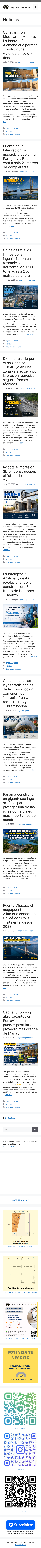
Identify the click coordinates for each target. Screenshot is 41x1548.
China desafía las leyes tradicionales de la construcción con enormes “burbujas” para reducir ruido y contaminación (18, 693)
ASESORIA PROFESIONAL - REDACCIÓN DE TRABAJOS (20, 1338)
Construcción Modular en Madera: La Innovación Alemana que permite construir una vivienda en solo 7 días (20, 45)
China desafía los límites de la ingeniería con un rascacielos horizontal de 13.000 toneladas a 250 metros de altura (20, 263)
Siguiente (12, 1118)
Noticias (9, 131)
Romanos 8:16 (8, 1147)
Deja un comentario (13, 134)
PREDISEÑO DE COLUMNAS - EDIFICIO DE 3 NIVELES (20, 1292)
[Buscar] (35, 1129)
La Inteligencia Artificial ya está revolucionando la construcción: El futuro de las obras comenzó (18, 584)
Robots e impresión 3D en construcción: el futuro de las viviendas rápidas (19, 473)
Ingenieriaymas (20, 7)
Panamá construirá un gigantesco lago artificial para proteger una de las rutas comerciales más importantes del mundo (19, 807)
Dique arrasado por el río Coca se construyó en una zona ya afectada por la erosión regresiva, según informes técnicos (20, 371)
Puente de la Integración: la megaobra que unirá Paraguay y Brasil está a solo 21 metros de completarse (20, 156)
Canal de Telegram (20, 1428)
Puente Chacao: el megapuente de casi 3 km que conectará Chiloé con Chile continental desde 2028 (19, 916)
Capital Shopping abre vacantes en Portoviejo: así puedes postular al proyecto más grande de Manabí (20, 1022)
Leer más (14, 226)
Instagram (21, 1469)
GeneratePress (20, 1545)
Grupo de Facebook (20, 1511)
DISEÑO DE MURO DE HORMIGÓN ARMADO (20, 1246)
